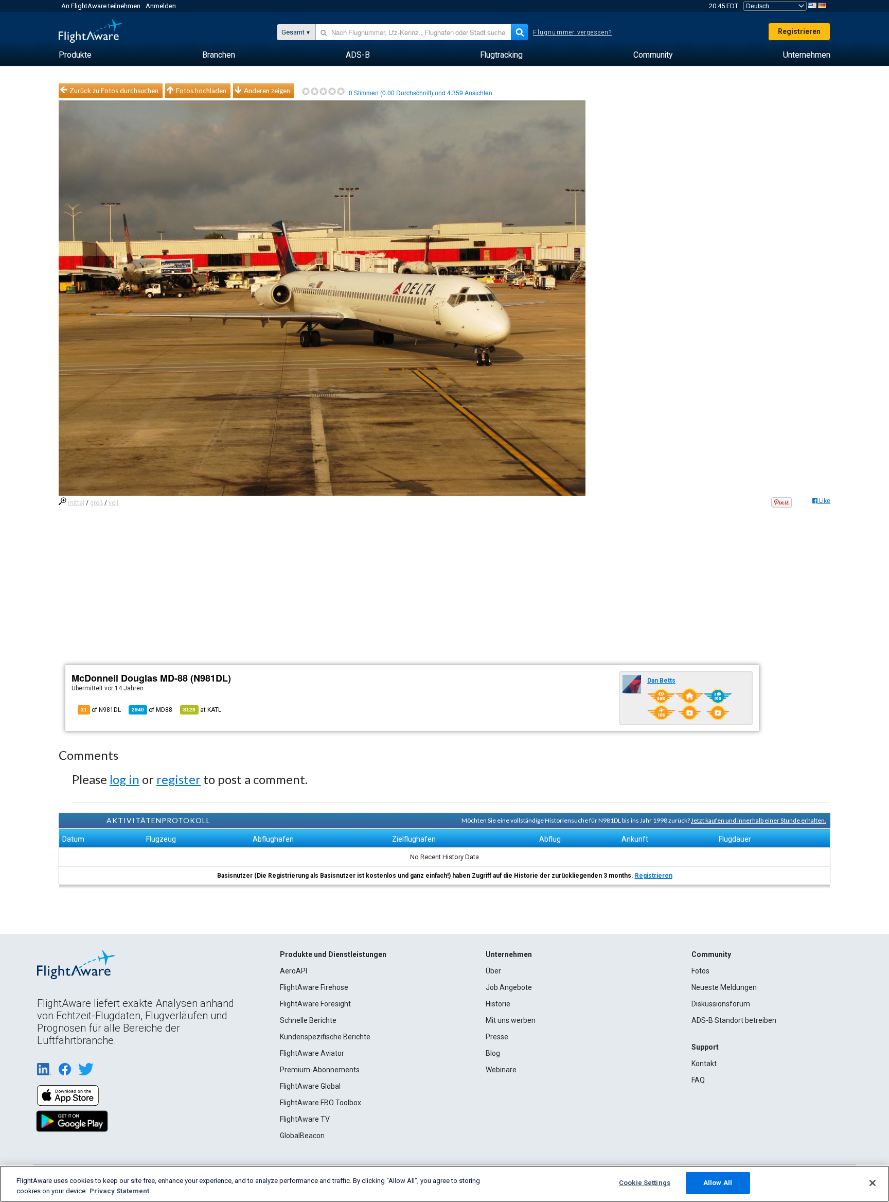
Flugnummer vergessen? (572, 32)
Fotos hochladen (201, 90)
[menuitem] (75, 55)
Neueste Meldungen (724, 987)
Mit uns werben (511, 1020)
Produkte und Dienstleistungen (333, 954)
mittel (76, 503)
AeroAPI (293, 971)
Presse (497, 1037)
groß (96, 503)
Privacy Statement (119, 1191)
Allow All (717, 1183)
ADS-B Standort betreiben (733, 1020)
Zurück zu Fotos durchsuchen (113, 90)
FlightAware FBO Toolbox (320, 1103)
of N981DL (101, 709)
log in (124, 779)
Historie (498, 1004)
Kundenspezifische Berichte (325, 1037)
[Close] (872, 1183)
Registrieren (799, 31)
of (152, 709)
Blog (493, 1053)
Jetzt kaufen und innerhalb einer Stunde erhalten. (758, 820)
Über (493, 971)
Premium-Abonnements (320, 1070)
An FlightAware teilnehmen (100, 6)
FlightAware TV (305, 1119)
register (178, 779)
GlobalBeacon (302, 1135)
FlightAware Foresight (315, 1004)
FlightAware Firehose (314, 987)
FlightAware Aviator (312, 1053)
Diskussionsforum (720, 1004)
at (202, 709)
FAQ (698, 1080)
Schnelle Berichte (308, 1020)
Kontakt (704, 1063)
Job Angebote (509, 987)
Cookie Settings (644, 1183)
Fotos (700, 971)
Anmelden (161, 6)
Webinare (501, 1070)
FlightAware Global (310, 1086)
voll (113, 503)
